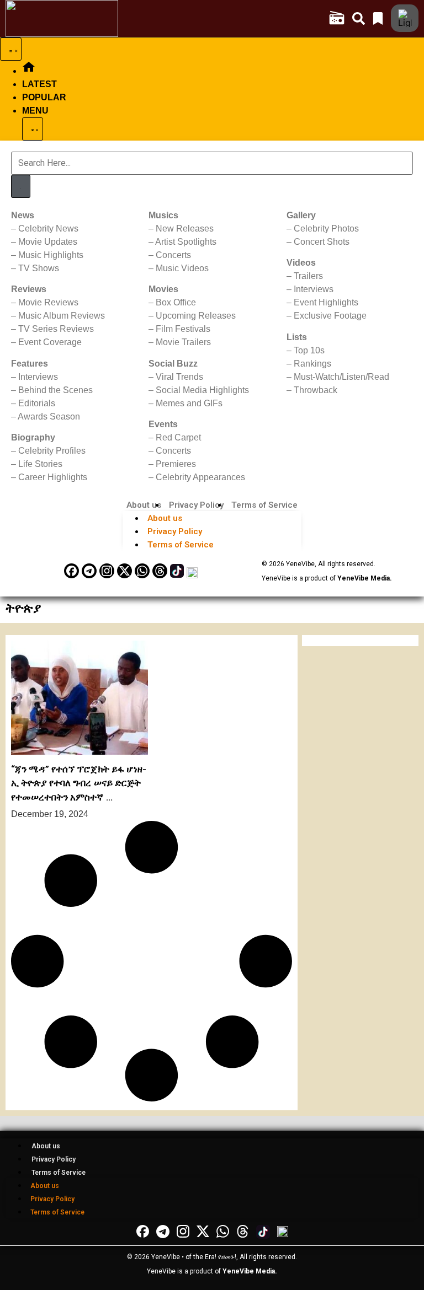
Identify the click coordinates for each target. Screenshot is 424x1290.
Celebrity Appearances (200, 477)
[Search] (20, 186)
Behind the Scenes (55, 390)
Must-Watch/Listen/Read (341, 376)
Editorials (36, 403)
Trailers (308, 276)
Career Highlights (52, 477)
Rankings (312, 363)
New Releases (185, 228)
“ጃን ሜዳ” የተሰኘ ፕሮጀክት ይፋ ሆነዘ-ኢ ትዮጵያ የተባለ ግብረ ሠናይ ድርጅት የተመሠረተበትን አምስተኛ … (79, 783)
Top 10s (309, 350)
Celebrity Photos (326, 228)
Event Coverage (50, 342)
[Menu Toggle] (11, 49)
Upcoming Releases (196, 315)
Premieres (176, 464)
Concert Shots (321, 241)
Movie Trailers (183, 342)
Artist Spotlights (185, 241)
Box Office (176, 302)
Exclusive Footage (330, 315)
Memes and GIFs (189, 403)
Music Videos (182, 268)
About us (143, 505)
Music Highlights (50, 255)
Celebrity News (48, 228)
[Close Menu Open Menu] (32, 129)
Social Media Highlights (202, 390)
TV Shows (38, 268)
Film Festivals (183, 329)
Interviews (38, 376)
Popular (44, 97)
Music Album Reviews (61, 315)
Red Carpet (178, 437)
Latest (39, 84)
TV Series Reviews (56, 329)
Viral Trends (179, 376)
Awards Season (49, 416)
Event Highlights (326, 302)
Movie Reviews (48, 302)
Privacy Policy (196, 505)
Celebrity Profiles (52, 450)
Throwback (315, 390)
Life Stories (40, 464)
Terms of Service (264, 505)
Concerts (173, 255)
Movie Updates (47, 241)
